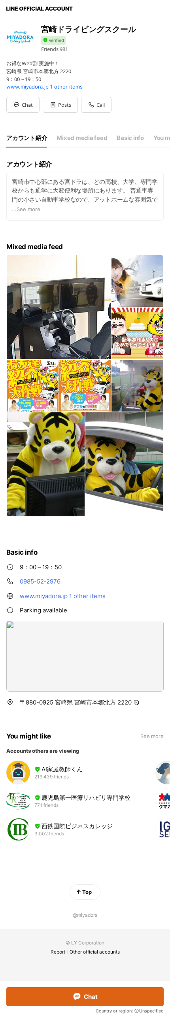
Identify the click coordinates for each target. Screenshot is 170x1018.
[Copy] (136, 702)
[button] (60, 105)
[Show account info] (53, 40)
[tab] (26, 137)
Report (58, 952)
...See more (26, 209)
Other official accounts (95, 952)
